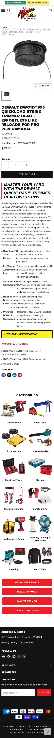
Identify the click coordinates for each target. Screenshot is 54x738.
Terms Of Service (41, 726)
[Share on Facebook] (3, 375)
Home (4, 27)
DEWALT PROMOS (27, 591)
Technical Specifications (21, 334)
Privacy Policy (24, 726)
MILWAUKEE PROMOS (27, 582)
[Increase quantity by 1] (26, 165)
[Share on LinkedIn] (14, 375)
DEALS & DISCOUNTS (27, 610)
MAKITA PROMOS (27, 601)
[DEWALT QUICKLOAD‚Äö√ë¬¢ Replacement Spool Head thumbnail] (6, 95)
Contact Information (35, 729)
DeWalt (8, 133)
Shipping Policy (16, 729)
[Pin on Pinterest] (20, 375)
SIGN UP (44, 692)
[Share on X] (9, 375)
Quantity (5, 159)
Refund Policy (8, 726)
